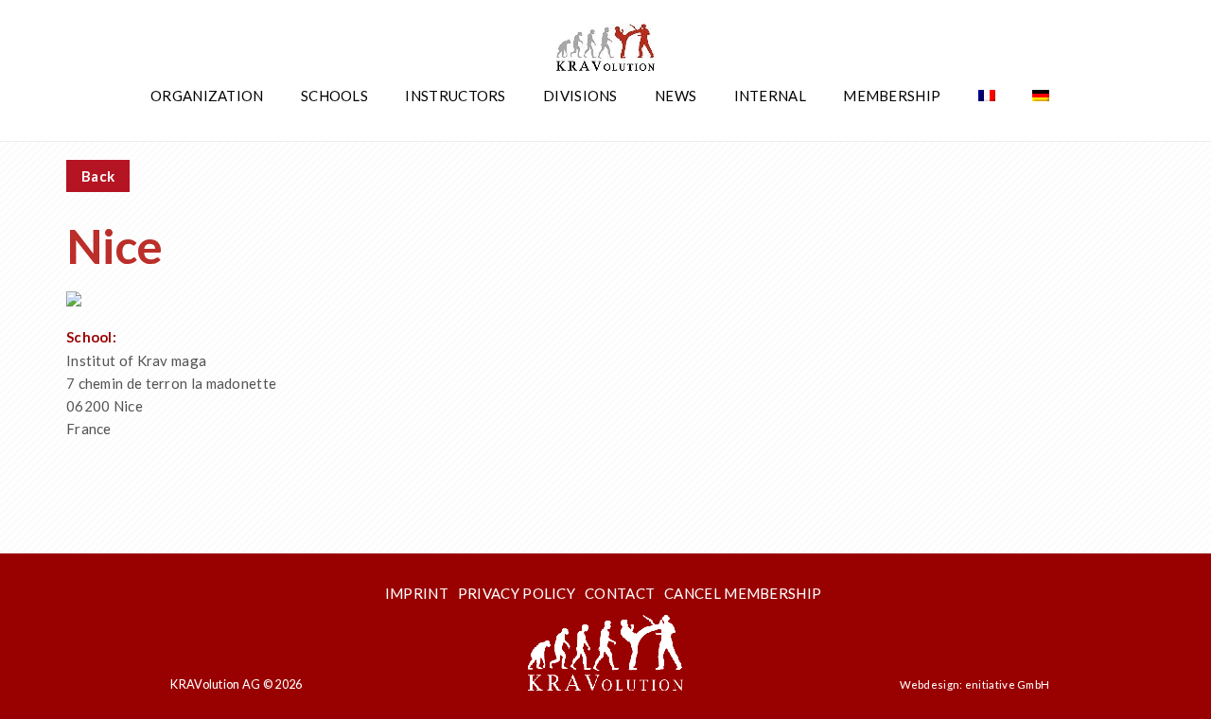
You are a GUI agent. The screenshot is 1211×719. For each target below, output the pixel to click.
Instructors (455, 95)
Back (97, 175)
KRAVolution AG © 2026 (236, 684)
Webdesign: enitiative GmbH (975, 684)
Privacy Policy (516, 593)
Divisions (580, 95)
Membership (891, 95)
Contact (620, 593)
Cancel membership (742, 593)
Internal (770, 95)
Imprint (416, 593)
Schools (334, 95)
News (675, 95)
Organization (207, 95)
